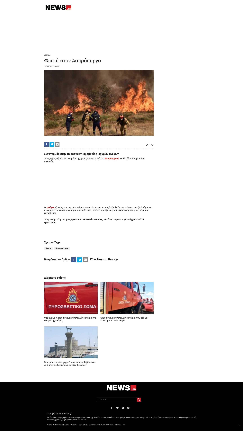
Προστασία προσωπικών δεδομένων (101, 425)
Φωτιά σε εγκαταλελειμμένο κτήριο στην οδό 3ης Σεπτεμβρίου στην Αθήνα (124, 319)
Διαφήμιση (73, 425)
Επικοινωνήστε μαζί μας (61, 425)
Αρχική (49, 425)
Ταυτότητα (117, 425)
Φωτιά (48, 248)
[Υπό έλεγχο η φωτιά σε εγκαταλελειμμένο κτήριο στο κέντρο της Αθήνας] (71, 298)
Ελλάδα (47, 55)
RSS (124, 425)
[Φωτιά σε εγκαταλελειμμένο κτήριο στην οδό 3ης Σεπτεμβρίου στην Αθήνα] (127, 298)
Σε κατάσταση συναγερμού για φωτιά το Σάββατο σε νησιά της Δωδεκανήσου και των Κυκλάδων (69, 363)
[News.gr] (58, 7)
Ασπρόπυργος (62, 248)
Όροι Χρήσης (83, 425)
